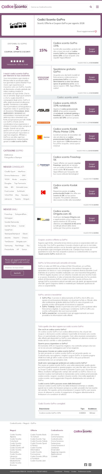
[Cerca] (90, 7)
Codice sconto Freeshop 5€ (67, 158)
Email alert (55, 450)
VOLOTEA (9, 195)
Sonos (24, 249)
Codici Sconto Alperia (15, 435)
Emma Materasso (12, 175)
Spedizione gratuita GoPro (64, 70)
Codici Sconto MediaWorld (15, 459)
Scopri (92, 50)
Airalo (14, 179)
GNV (24, 175)
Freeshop (8, 214)
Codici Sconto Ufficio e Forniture (38, 457)
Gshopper (9, 218)
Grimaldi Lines (22, 187)
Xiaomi (16, 238)
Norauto (24, 195)
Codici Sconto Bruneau (15, 464)
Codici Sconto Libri (38, 461)
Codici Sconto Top (38, 439)
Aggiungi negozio (58, 452)
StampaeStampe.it (12, 234)
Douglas (8, 183)
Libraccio (8, 199)
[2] (14, 61)
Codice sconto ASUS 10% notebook (65, 104)
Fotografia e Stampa (13, 157)
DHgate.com (21, 241)
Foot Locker (9, 191)
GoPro (33, 423)
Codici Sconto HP (17, 448)
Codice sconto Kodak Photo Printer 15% (65, 130)
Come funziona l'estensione (57, 442)
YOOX (7, 179)
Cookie (73, 471)
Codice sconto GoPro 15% (65, 44)
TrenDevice (9, 241)
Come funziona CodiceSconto (57, 438)
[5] (23, 61)
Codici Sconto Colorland (15, 440)
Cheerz (25, 238)
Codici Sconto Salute (38, 441)
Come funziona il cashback (58, 446)
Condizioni (58, 471)
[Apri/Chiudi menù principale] (97, 6)
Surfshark (21, 191)
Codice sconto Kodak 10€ (65, 186)
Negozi (26, 423)
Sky (28, 245)
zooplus (23, 179)
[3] (17, 61)
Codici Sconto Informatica (36, 449)
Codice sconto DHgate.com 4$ (62, 212)
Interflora (21, 171)
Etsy (17, 195)
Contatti (54, 456)
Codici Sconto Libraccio (15, 455)
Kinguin (26, 199)
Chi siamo (55, 434)
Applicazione (56, 454)
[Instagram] (90, 464)
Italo (6, 187)
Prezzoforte (9, 249)
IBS (12, 187)
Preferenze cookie (84, 471)
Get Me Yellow (10, 226)
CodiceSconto (15, 423)
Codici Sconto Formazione (36, 453)
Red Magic (19, 245)
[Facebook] (85, 464)
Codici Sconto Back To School (38, 435)
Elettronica (8, 155)
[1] (11, 61)
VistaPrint (8, 230)
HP (18, 249)
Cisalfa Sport (10, 171)
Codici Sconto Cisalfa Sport (15, 444)
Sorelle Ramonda (12, 222)
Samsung (8, 245)
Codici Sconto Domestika (15, 451)
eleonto (8, 238)
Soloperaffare (20, 214)
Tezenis (18, 199)
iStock (25, 234)
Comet (21, 226)
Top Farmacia (20, 183)
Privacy (66, 471)
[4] (20, 61)
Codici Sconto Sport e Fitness (38, 444)
